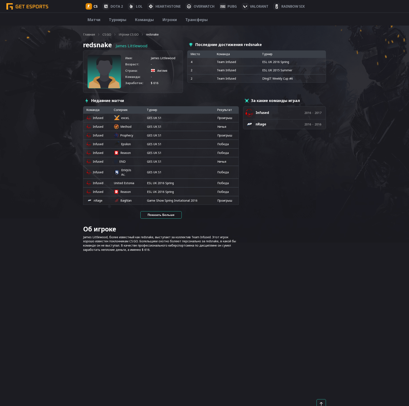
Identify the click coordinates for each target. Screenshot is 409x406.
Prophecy (126, 135)
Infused (98, 118)
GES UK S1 (154, 118)
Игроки (169, 19)
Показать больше (161, 215)
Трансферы (196, 19)
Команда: (133, 77)
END (122, 161)
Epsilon (126, 144)
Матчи (93, 19)
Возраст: (132, 64)
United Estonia (124, 183)
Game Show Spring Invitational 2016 (172, 200)
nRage (98, 200)
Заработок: (134, 83)
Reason (125, 153)
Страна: (131, 71)
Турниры (117, 19)
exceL (125, 118)
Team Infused (226, 62)
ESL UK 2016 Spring (160, 183)
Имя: (128, 58)
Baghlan (126, 200)
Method (125, 127)
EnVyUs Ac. (126, 172)
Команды (144, 19)
